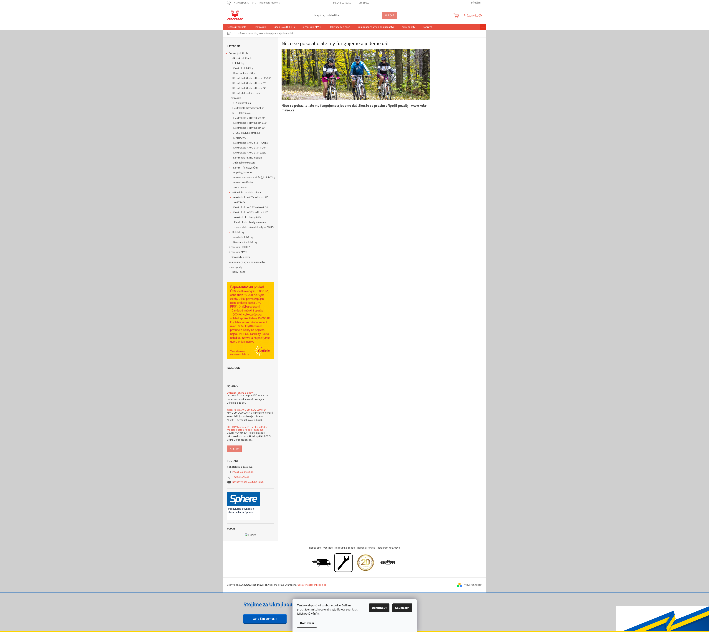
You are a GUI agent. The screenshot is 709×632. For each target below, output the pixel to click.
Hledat (389, 15)
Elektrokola (235, 98)
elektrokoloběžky (243, 237)
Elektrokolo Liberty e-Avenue (250, 222)
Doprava (364, 3)
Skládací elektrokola (243, 163)
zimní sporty (235, 267)
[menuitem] (236, 27)
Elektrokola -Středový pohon (248, 108)
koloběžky (238, 63)
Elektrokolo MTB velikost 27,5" (250, 123)
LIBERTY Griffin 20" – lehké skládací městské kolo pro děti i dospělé (247, 428)
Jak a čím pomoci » (265, 619)
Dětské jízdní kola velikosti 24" (249, 88)
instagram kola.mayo (388, 548)
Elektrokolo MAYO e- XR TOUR (249, 148)
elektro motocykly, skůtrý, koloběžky (254, 177)
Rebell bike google (345, 548)
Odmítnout (379, 608)
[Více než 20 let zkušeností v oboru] (365, 562)
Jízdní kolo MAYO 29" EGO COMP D (246, 409)
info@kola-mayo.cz (243, 472)
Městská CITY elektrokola (246, 192)
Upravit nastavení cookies (312, 585)
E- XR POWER (240, 138)
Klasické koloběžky (244, 73)
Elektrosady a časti (239, 257)
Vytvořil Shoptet (473, 585)
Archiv (234, 448)
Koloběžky (238, 232)
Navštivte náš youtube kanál (248, 482)
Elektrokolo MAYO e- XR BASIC (249, 153)
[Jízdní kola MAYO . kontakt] (388, 562)
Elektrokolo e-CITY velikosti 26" (250, 212)
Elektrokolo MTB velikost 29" (249, 128)
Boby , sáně (238, 272)
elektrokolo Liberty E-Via (247, 217)
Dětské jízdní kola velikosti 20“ (249, 83)
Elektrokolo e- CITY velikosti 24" (251, 207)
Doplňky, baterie (242, 172)
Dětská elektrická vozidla (246, 93)
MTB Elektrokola (241, 113)
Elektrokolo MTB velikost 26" (249, 118)
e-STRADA (240, 202)
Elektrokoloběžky (243, 68)
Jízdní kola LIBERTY (239, 247)
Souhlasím (402, 608)
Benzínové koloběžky (245, 242)
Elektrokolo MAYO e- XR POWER (250, 143)
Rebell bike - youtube (321, 548)
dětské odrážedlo (242, 58)
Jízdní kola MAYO (238, 252)
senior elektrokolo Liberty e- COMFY (254, 227)
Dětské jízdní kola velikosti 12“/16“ (251, 78)
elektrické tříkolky (243, 182)
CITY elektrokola (241, 103)
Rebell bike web (366, 548)
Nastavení (307, 623)
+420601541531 (240, 477)
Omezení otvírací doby (240, 392)
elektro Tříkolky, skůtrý (245, 168)
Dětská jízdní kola (238, 53)
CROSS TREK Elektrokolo (246, 133)
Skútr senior (240, 187)
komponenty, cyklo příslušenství (247, 262)
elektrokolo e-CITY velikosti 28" (250, 197)
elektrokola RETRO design (247, 158)
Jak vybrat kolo (342, 3)
